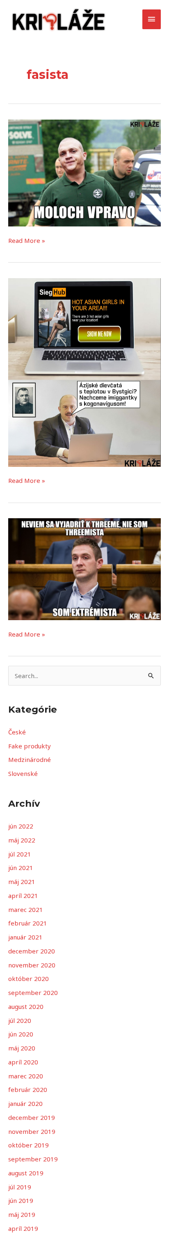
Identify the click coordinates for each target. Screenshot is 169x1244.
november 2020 (31, 965)
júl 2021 (19, 854)
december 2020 (31, 951)
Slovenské (23, 773)
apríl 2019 (23, 1228)
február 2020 (27, 1089)
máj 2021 (21, 881)
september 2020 (33, 992)
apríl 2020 (23, 1062)
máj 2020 (21, 1048)
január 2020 (25, 1103)
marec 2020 (25, 1076)
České (17, 732)
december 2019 (31, 1117)
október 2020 (28, 978)
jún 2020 (20, 1034)
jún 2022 (20, 826)
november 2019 (31, 1131)
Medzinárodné (29, 759)
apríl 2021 (23, 895)
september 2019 (33, 1159)
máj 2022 (21, 840)
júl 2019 (19, 1187)
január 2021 (25, 937)
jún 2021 (20, 867)
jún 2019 (20, 1200)
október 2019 (28, 1145)
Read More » (26, 240)
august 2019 (25, 1173)
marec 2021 (25, 909)
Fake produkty (29, 746)
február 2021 (27, 923)
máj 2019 (21, 1214)
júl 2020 (19, 1020)
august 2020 (25, 1006)
